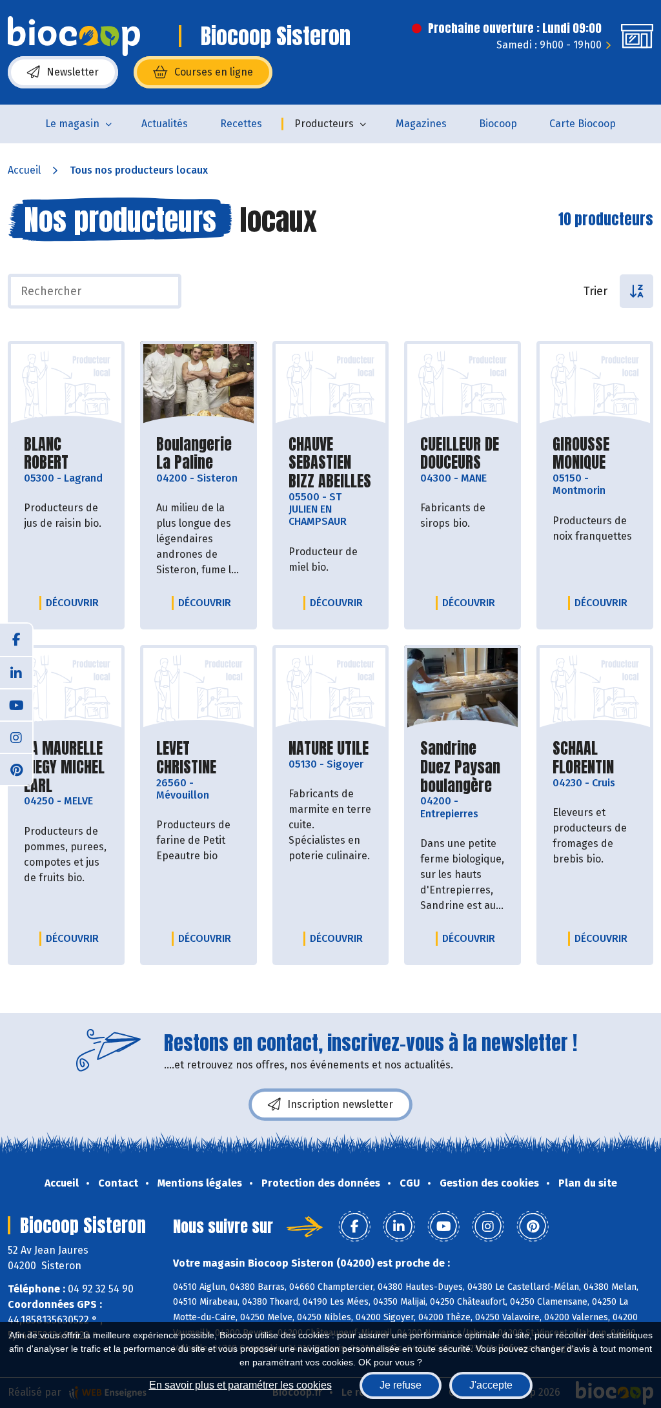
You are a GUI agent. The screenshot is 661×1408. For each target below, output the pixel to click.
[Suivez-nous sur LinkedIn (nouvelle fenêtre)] (16, 672)
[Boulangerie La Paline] (198, 385)
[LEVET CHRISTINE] (198, 689)
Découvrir (75, 602)
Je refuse (401, 1385)
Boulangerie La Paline (198, 454)
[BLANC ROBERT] (66, 385)
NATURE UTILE (329, 748)
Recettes (241, 123)
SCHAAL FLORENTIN (595, 758)
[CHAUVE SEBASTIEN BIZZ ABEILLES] (330, 385)
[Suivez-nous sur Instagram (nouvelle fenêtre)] (16, 736)
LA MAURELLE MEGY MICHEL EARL (66, 767)
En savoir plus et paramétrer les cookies (240, 1385)
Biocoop (498, 123)
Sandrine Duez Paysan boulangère (462, 767)
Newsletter (72, 72)
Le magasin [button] (72, 123)
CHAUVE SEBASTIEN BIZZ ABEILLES (331, 463)
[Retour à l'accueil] (74, 36)
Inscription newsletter (340, 1104)
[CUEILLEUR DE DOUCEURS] (462, 385)
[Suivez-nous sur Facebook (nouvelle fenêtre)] (16, 640)
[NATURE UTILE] (330, 689)
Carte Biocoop (582, 123)
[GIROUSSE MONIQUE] (594, 385)
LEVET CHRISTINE (198, 758)
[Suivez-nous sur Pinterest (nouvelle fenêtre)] (16, 769)
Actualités (164, 123)
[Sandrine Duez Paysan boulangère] (462, 689)
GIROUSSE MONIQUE (595, 454)
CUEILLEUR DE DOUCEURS (462, 454)
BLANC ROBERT (66, 454)
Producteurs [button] (324, 123)
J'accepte (491, 1385)
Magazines (421, 123)
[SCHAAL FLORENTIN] (594, 689)
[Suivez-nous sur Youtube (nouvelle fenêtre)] (16, 704)
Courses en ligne (213, 72)
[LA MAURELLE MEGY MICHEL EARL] (66, 689)
